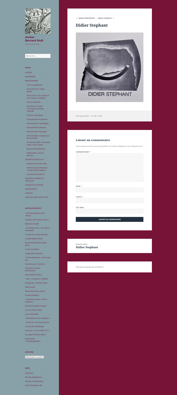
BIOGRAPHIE (30, 76)
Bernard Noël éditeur (33, 275)
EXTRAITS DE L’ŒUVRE (34, 185)
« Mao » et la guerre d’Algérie (36, 279)
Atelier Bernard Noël (34, 38)
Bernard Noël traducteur (36, 127)
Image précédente (87, 18)
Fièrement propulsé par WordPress (90, 267)
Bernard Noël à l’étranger (37, 131)
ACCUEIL (28, 72)
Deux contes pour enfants (35, 291)
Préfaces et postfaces (35, 115)
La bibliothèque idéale (34, 238)
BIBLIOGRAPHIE (31, 81)
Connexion (29, 373)
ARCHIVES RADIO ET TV (34, 159)
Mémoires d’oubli (32, 224)
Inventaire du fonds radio (37, 163)
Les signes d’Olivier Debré (35, 334)
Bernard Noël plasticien (36, 149)
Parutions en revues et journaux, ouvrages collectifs (35, 108)
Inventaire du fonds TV (36, 174)
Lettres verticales (33, 102)
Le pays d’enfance (32, 295)
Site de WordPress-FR (33, 385)
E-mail (79, 197)
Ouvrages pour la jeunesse (37, 119)
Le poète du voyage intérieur (36, 234)
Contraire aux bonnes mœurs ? (37, 220)
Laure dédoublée (32, 314)
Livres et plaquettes (34, 85)
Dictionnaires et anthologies (38, 123)
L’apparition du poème (34, 253)
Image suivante (105, 18)
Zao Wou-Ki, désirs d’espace (36, 306)
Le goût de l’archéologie (34, 326)
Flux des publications (33, 377)
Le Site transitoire (32, 249)
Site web (80, 207)
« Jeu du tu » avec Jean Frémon (37, 322)
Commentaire (83, 152)
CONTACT (29, 193)
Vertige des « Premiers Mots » (36, 283)
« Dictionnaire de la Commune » (37, 318)
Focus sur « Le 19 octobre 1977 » (37, 330)
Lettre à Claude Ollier (33, 310)
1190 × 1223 (97, 116)
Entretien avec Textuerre (35, 264)
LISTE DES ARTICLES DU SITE (36, 197)
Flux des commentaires (34, 381)
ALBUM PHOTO (31, 189)
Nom (79, 186)
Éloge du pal (30, 287)
